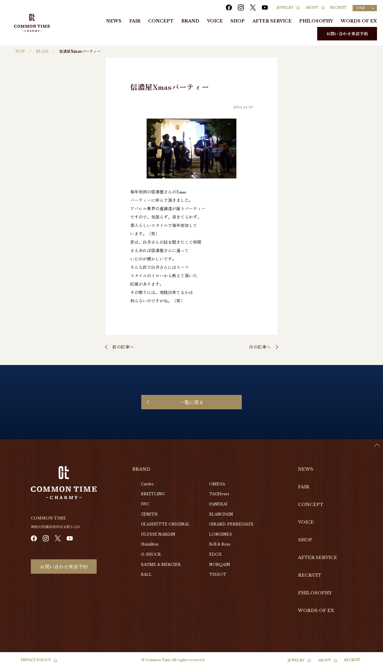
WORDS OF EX (359, 21)
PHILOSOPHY (316, 21)
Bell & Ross (219, 544)
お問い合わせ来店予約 (347, 34)
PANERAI (218, 504)
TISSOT (217, 574)
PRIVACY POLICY (36, 660)
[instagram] (241, 7)
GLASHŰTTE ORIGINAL (165, 524)
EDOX (215, 554)
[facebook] (229, 7)
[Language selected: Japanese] (368, 662)
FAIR (135, 21)
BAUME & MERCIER (161, 564)
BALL (146, 574)
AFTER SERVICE (272, 21)
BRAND (190, 21)
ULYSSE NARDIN (158, 534)
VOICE (215, 21)
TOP (20, 51)
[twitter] (253, 7)
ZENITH (149, 514)
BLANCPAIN (221, 514)
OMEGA (217, 484)
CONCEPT (161, 21)
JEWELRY (285, 8)
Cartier (147, 484)
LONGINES (220, 534)
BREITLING (153, 494)
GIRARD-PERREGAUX (231, 524)
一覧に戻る (191, 402)
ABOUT (312, 8)
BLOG (42, 51)
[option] (368, 663)
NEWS (113, 21)
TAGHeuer (219, 494)
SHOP (237, 21)
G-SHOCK (151, 554)
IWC (145, 504)
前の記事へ (123, 347)
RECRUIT (338, 8)
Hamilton (149, 544)
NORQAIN (219, 564)
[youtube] (265, 7)
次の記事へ (260, 347)
